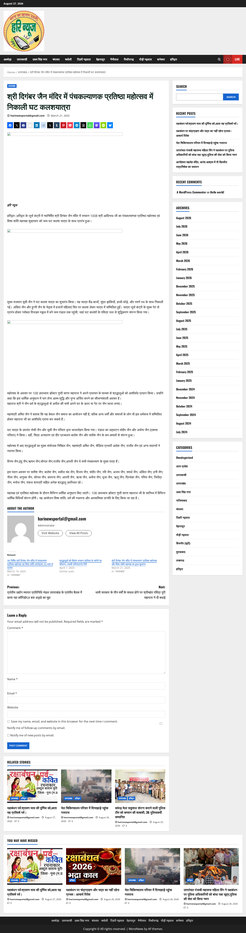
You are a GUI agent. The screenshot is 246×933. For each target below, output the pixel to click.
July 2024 (181, 432)
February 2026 (184, 269)
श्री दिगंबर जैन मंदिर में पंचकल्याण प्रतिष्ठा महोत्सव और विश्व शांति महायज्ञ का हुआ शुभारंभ (134, 562)
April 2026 (182, 252)
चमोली (68, 59)
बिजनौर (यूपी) (183, 543)
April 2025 (182, 355)
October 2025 (184, 303)
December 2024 (185, 389)
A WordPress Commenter (191, 192)
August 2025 (183, 320)
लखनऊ (180, 560)
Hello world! (217, 192)
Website (12, 707)
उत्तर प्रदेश (182, 466)
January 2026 (184, 278)
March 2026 (183, 261)
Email (12, 693)
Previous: (44, 592)
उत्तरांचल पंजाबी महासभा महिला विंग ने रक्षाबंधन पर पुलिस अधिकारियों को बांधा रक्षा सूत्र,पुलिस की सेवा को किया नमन (206, 152)
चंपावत (56, 59)
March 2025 (183, 363)
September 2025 (186, 312)
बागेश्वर (161, 59)
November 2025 (185, 295)
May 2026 (181, 243)
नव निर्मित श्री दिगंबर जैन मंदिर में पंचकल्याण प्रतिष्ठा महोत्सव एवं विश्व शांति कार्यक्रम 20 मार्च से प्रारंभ (30, 564)
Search (181, 86)
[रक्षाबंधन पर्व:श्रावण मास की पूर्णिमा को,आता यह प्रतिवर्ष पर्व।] (32, 786)
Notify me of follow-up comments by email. (36, 728)
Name (12, 679)
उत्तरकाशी (22, 59)
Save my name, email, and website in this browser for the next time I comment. (64, 721)
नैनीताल (114, 59)
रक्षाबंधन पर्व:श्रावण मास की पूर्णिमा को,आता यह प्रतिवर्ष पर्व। (32, 810)
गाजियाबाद (181, 500)
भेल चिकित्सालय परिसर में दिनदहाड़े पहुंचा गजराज (84, 810)
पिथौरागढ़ (129, 59)
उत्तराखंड (11, 85)
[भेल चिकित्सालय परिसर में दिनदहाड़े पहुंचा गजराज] (86, 786)
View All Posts (78, 533)
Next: (130, 592)
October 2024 (184, 406)
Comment (15, 628)
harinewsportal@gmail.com (27, 115)
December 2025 (185, 286)
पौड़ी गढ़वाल (145, 59)
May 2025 (181, 346)
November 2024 (185, 397)
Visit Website (50, 533)
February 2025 (184, 372)
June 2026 (182, 235)
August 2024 (183, 423)
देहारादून (100, 59)
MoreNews (136, 929)
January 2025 (184, 380)
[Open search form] (219, 59)
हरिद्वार (173, 59)
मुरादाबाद (180, 552)
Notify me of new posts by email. (32, 735)
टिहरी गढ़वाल (84, 59)
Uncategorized (184, 457)
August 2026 (183, 218)
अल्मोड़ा (8, 59)
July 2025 (181, 329)
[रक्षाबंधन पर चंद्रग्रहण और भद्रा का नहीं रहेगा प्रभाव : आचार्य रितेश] (93, 866)
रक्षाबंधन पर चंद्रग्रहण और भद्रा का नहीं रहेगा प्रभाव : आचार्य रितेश (92, 891)
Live (237, 59)
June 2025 (182, 338)
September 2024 (186, 415)
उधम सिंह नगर (40, 59)
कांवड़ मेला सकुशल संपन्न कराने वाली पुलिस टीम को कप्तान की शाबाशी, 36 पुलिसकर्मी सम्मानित (140, 812)
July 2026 (181, 226)
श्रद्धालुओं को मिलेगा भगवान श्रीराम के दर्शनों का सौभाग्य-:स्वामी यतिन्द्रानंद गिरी (80, 562)
